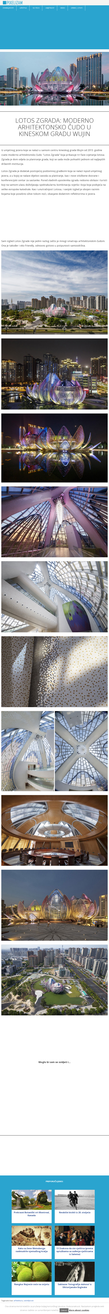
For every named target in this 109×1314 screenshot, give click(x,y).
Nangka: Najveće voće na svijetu (31, 1284)
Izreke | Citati (76, 8)
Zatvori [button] (64, 1310)
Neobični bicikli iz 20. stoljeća (74, 1212)
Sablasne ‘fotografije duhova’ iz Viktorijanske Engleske (75, 1286)
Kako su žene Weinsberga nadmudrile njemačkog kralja (32, 1250)
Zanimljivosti (8, 8)
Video (62, 8)
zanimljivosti (28, 1300)
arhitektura (18, 1300)
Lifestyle (23, 8)
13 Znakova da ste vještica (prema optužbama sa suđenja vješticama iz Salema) (74, 1251)
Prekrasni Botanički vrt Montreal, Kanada (32, 1214)
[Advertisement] (54, 30)
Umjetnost (49, 8)
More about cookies (79, 1310)
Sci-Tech (36, 8)
